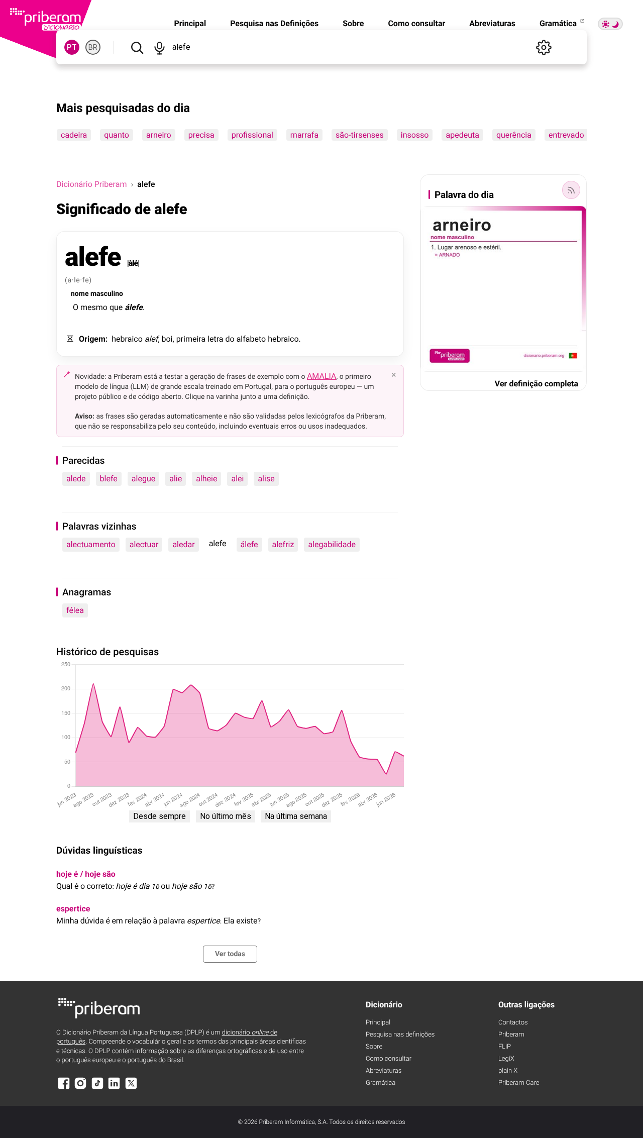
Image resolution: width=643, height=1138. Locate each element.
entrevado (566, 135)
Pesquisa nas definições (400, 1035)
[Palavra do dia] (571, 190)
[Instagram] (80, 1088)
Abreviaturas (492, 23)
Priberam (511, 1035)
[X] (131, 1088)
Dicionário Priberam (91, 184)
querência (513, 135)
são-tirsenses (360, 135)
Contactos (513, 1022)
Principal (190, 23)
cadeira (74, 135)
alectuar (144, 544)
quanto (116, 135)
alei (237, 478)
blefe (109, 478)
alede (76, 478)
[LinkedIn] (114, 1088)
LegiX (506, 1059)
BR (92, 47)
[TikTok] (97, 1088)
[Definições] (543, 47)
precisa (201, 135)
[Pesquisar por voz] (159, 47)
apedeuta (462, 135)
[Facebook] (63, 1088)
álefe (249, 544)
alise (266, 478)
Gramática (559, 23)
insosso (415, 135)
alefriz (283, 544)
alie (175, 478)
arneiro (158, 135)
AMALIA (322, 376)
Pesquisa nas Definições (274, 23)
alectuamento (91, 544)
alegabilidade (332, 544)
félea (75, 610)
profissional (252, 135)
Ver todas (230, 954)
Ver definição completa (536, 383)
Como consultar (416, 23)
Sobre (353, 23)
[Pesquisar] (137, 47)
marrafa (304, 135)
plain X (507, 1071)
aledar (183, 544)
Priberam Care (518, 1083)
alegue (143, 478)
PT (72, 47)
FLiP (504, 1047)
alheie (206, 478)
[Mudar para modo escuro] (610, 24)
